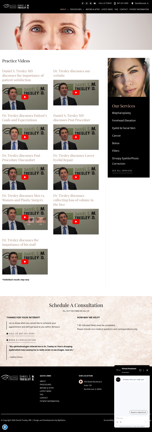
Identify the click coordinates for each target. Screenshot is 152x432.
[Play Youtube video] (25, 97)
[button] (122, 171)
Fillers (115, 150)
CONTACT (44, 398)
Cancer (116, 135)
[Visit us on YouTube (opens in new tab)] (94, 3)
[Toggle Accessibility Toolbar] (5, 427)
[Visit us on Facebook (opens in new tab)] (82, 3)
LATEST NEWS (45, 391)
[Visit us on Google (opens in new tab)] (90, 3)
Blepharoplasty (121, 113)
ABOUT (43, 381)
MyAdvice (61, 420)
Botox (116, 143)
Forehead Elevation (124, 120)
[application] (67, 9)
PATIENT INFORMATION (49, 401)
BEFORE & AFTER (47, 388)
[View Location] (132, 3)
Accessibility (109, 420)
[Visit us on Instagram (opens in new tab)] (86, 3)
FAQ (41, 394)
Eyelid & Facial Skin (123, 128)
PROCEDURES (45, 384)
